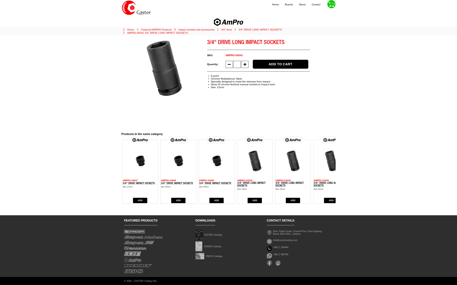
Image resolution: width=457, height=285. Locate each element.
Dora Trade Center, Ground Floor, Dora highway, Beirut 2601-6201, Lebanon (297, 232)
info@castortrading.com (285, 240)
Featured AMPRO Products (156, 29)
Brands (289, 4)
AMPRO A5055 (321, 180)
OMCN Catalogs (214, 256)
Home (275, 4)
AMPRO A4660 (206, 180)
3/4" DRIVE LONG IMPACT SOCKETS (260, 29)
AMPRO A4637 (130, 180)
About (302, 4)
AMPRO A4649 (168, 180)
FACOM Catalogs (213, 234)
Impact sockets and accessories (197, 29)
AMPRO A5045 (283, 180)
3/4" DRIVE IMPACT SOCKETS (139, 183)
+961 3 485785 (280, 254)
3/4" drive (226, 29)
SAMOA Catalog (212, 246)
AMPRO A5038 (244, 180)
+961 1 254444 (280, 247)
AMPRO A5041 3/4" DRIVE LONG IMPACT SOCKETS (157, 32)
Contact (316, 4)
